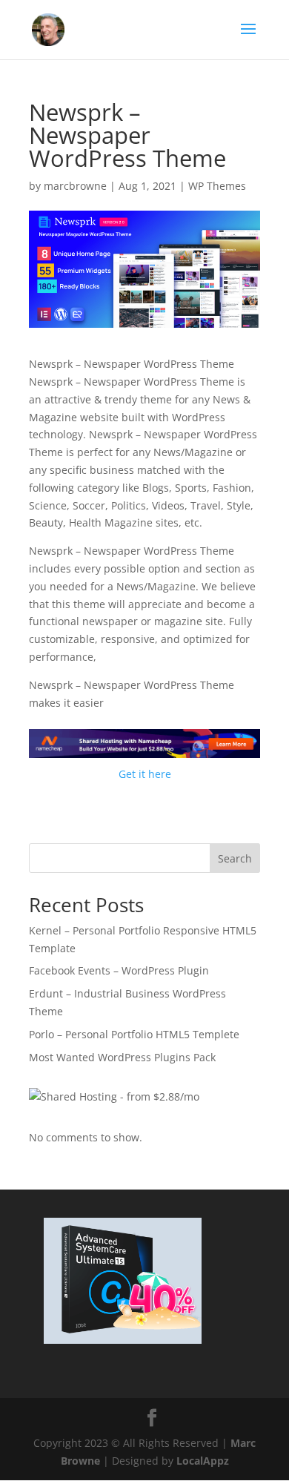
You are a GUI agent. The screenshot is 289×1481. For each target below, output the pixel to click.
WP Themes (217, 186)
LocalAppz (202, 1461)
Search (235, 858)
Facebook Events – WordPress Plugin (119, 970)
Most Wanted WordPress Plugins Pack (122, 1057)
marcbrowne (75, 186)
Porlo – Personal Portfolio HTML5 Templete (134, 1034)
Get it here (145, 774)
